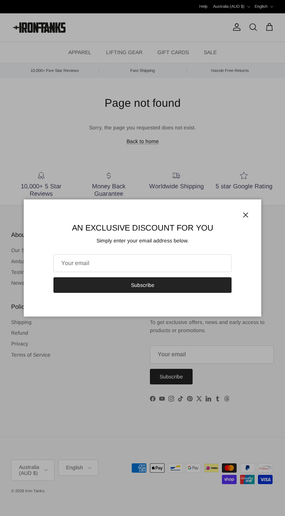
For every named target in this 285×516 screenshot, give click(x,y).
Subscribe (142, 285)
